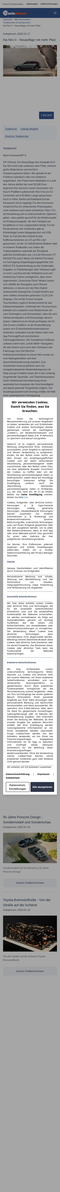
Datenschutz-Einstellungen (17, 787)
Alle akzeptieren (42, 787)
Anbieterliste (13, 777)
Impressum (43, 774)
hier (26, 497)
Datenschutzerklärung (18, 774)
